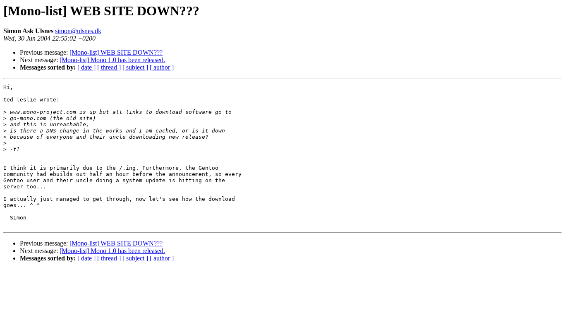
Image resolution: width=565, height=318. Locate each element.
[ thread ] (109, 67)
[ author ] (162, 67)
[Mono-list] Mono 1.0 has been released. (112, 59)
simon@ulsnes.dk (78, 30)
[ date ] (86, 67)
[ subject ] (135, 67)
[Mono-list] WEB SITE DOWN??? (116, 52)
